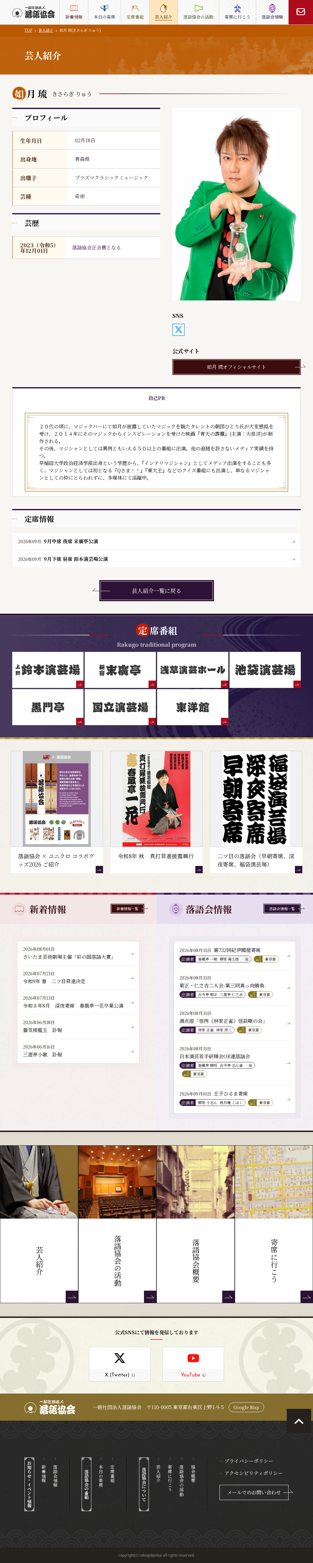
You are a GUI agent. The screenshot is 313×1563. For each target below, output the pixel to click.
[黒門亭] (47, 707)
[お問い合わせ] (301, 12)
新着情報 (44, 1474)
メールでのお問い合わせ (254, 1492)
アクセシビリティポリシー (253, 1473)
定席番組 (112, 1474)
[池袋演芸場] (265, 670)
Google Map (246, 1407)
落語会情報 (55, 1476)
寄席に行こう (170, 1478)
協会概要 (193, 1474)
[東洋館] (192, 707)
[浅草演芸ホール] (192, 670)
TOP (28, 30)
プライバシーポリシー (248, 1460)
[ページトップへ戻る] (299, 1421)
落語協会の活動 (182, 1480)
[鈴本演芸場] (47, 670)
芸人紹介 (46, 30)
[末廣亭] (120, 670)
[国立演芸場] (120, 707)
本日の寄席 (101, 1476)
